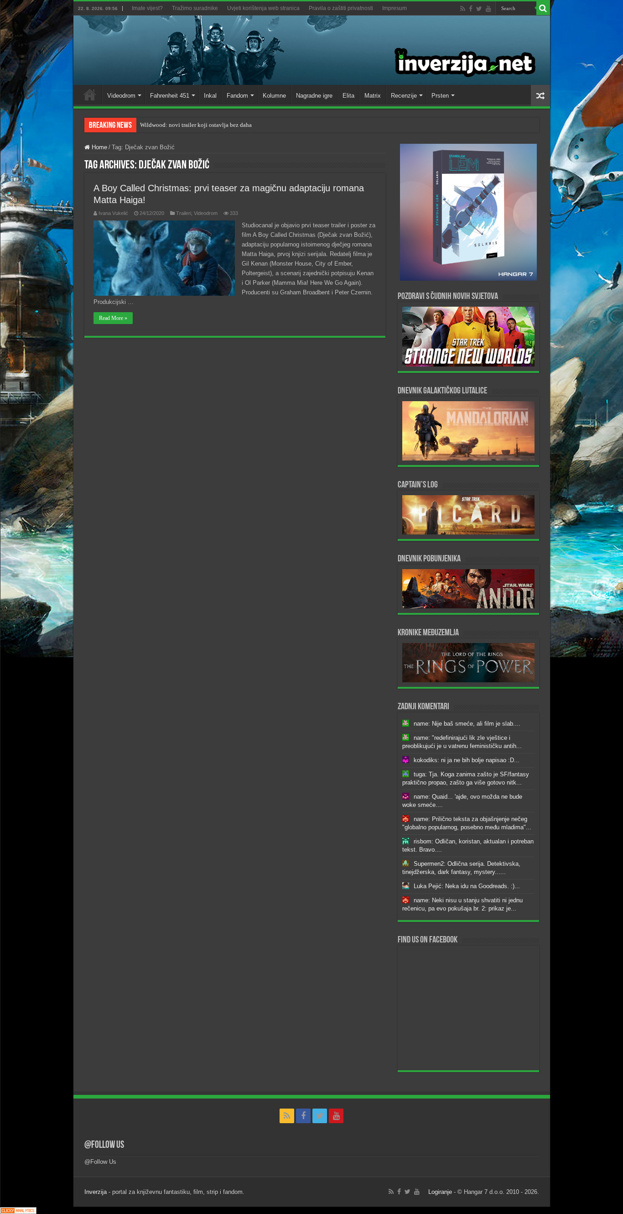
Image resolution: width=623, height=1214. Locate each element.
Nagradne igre (314, 95)
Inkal (210, 95)
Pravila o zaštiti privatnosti (341, 8)
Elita (348, 95)
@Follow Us (104, 1145)
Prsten (440, 95)
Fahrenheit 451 (169, 95)
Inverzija (95, 1191)
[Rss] (462, 8)
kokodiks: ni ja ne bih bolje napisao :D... (466, 760)
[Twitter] (479, 8)
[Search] (543, 8)
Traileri (183, 213)
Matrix (372, 95)
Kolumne (274, 95)
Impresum (394, 8)
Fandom (237, 95)
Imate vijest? (147, 8)
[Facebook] (470, 8)
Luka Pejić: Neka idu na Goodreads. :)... (467, 886)
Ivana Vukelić (113, 213)
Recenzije (404, 95)
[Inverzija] (311, 50)
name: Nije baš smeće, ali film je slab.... (467, 723)
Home (90, 94)
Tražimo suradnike (195, 8)
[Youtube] (488, 8)
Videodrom (121, 95)
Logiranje (440, 1191)
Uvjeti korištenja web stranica (263, 8)
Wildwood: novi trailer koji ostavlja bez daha (196, 124)
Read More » (113, 318)
